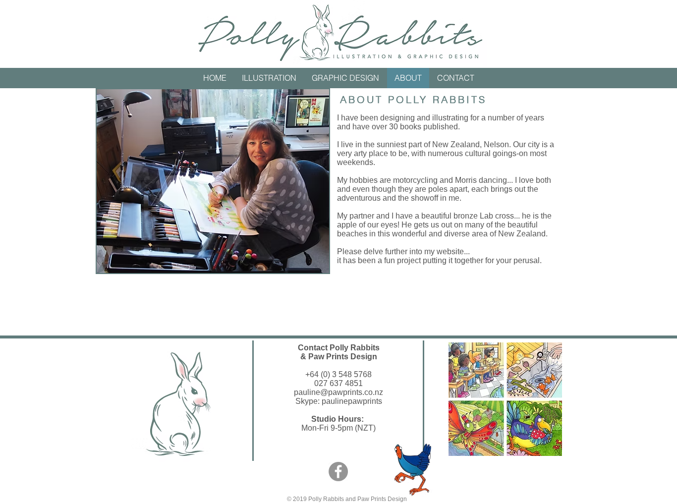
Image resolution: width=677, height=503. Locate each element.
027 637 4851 (338, 383)
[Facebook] (338, 471)
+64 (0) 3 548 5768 (338, 374)
